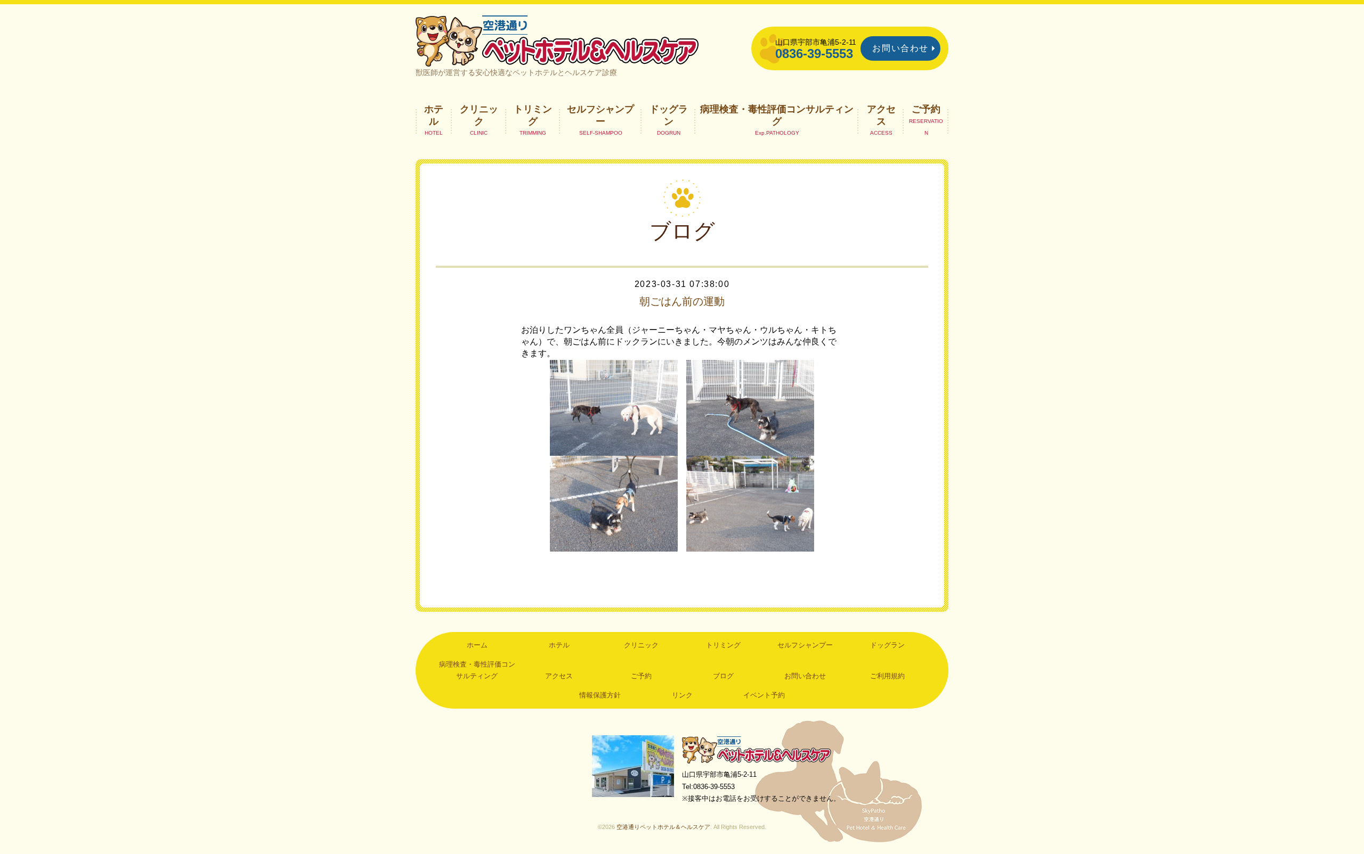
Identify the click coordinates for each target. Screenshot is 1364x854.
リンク (682, 695)
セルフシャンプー (600, 115)
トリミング (533, 115)
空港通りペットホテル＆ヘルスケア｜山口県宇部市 (557, 40)
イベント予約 (764, 695)
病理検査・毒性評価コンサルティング (777, 115)
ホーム (477, 645)
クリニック (479, 115)
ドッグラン (668, 115)
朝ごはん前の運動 (682, 301)
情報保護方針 (600, 695)
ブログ (723, 676)
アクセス (881, 115)
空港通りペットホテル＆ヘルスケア (756, 749)
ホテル (433, 115)
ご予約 (926, 109)
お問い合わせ (900, 48)
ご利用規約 (887, 676)
